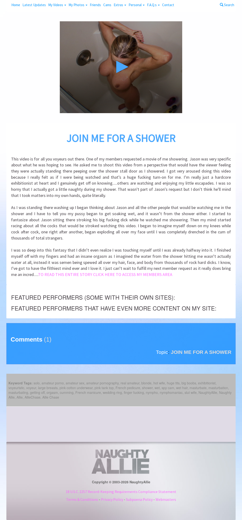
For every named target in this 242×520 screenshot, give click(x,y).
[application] (121, 67)
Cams (107, 5)
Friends (95, 5)
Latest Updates (34, 5)
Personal (135, 5)
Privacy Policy (112, 499)
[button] (121, 67)
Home (15, 5)
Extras (119, 5)
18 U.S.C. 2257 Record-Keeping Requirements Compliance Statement (121, 491)
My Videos (56, 5)
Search (228, 5)
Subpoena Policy (139, 499)
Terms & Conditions (82, 499)
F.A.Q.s (152, 5)
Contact (168, 5)
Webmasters (166, 499)
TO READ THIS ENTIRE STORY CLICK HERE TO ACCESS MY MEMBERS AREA (105, 274)
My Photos (77, 5)
